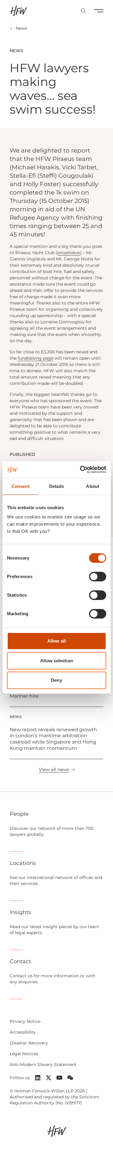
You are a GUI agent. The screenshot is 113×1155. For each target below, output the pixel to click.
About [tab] (92, 486)
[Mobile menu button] (98, 11)
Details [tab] (56, 486)
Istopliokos (68, 252)
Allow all (56, 640)
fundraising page (35, 358)
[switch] (97, 576)
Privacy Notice (25, 1021)
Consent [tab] (20, 486)
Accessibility (23, 1032)
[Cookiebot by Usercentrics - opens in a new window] (80, 470)
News (21, 28)
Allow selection (56, 660)
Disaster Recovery (29, 1043)
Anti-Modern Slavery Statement (43, 1064)
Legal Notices (24, 1053)
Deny (56, 680)
